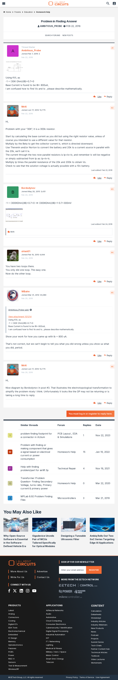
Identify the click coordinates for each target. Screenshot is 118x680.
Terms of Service (86, 677)
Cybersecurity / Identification (59, 627)
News (93, 631)
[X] (15, 590)
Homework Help (67, 451)
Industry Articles (98, 621)
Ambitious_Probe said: (18, 310)
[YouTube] (34, 591)
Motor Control (52, 655)
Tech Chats (96, 645)
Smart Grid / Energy (55, 659)
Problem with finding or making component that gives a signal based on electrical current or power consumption (37, 452)
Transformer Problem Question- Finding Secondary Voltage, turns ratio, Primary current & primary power (36, 483)
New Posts (67, 35)
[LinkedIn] (21, 590)
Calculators (96, 611)
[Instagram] (27, 590)
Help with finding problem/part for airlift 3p (34, 468)
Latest (11, 610)
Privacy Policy (72, 677)
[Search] (107, 3)
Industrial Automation (55, 634)
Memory (12, 641)
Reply (109, 96)
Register (94, 570)
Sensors (12, 662)
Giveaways (96, 618)
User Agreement (103, 677)
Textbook (95, 656)
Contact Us (43, 577)
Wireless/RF (13, 669)
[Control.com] (88, 585)
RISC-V (11, 659)
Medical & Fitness (54, 648)
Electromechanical (16, 631)
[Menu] (3, 3)
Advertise (42, 571)
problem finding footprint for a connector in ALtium (36, 435)
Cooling (11, 621)
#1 (112, 48)
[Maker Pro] (79, 591)
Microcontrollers (67, 498)
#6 (112, 366)
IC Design (12, 638)
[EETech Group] (67, 585)
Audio (48, 614)
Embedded (13, 634)
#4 (112, 252)
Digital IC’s (13, 624)
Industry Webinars (99, 625)
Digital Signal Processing (57, 631)
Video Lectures (98, 659)
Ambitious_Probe (51, 26)
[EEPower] (65, 591)
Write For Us (17, 577)
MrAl (24, 106)
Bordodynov (28, 188)
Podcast (94, 635)
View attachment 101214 (20, 316)
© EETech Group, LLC (17, 677)
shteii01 (25, 251)
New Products (97, 628)
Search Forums (52, 35)
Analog (11, 614)
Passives (12, 648)
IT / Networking (53, 641)
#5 (112, 292)
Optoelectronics (15, 645)
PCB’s (10, 652)
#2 (112, 108)
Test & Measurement (17, 665)
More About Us (19, 571)
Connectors (13, 617)
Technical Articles (99, 652)
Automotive (51, 617)
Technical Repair (67, 468)
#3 (112, 189)
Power (11, 655)
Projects (94, 638)
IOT (47, 638)
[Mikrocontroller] (70, 597)
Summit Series (97, 642)
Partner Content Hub (100, 649)
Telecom (50, 662)
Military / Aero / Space (56, 652)
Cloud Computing (54, 621)
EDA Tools (12, 627)
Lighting (49, 645)
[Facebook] (9, 590)
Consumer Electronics (56, 624)
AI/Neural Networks (54, 610)
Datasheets (96, 614)
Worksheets (96, 663)
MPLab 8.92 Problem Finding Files (36, 498)
